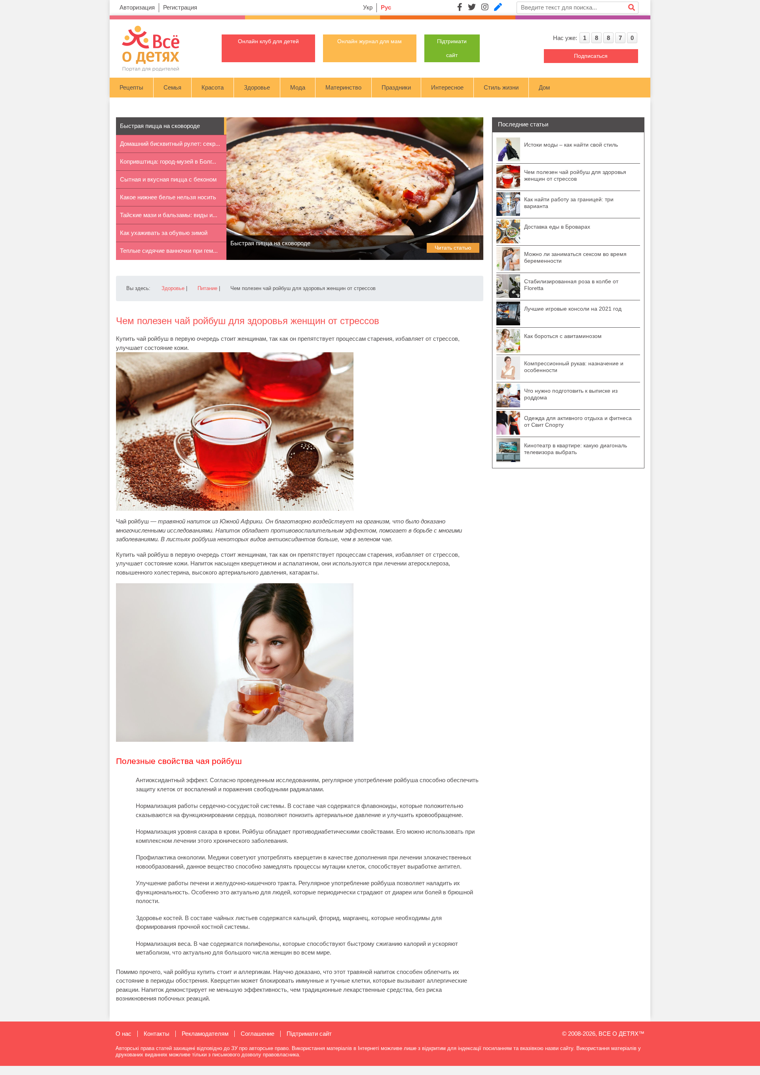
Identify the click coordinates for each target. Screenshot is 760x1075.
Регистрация (180, 7)
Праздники (396, 87)
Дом (544, 87)
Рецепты (131, 87)
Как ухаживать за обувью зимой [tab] (163, 232)
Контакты (156, 1033)
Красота (212, 87)
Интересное (447, 87)
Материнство (343, 87)
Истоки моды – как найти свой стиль (571, 144)
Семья (172, 87)
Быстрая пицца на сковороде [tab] (160, 125)
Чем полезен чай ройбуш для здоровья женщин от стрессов (575, 175)
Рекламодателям (205, 1033)
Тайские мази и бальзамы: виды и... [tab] (168, 215)
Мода (297, 87)
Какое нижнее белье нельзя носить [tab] (168, 197)
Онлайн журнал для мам (369, 41)
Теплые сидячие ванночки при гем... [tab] (169, 250)
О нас (123, 1033)
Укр (367, 7)
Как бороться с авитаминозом (563, 336)
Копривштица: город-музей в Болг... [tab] (168, 161)
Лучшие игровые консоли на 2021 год (572, 309)
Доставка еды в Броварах (557, 226)
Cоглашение (257, 1033)
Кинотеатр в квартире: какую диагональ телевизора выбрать (575, 448)
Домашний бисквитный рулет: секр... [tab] (170, 143)
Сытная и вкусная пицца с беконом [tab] (168, 179)
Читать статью (453, 247)
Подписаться (591, 56)
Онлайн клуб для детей (268, 41)
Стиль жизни (501, 87)
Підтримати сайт (309, 1033)
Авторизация (137, 7)
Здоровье (257, 87)
